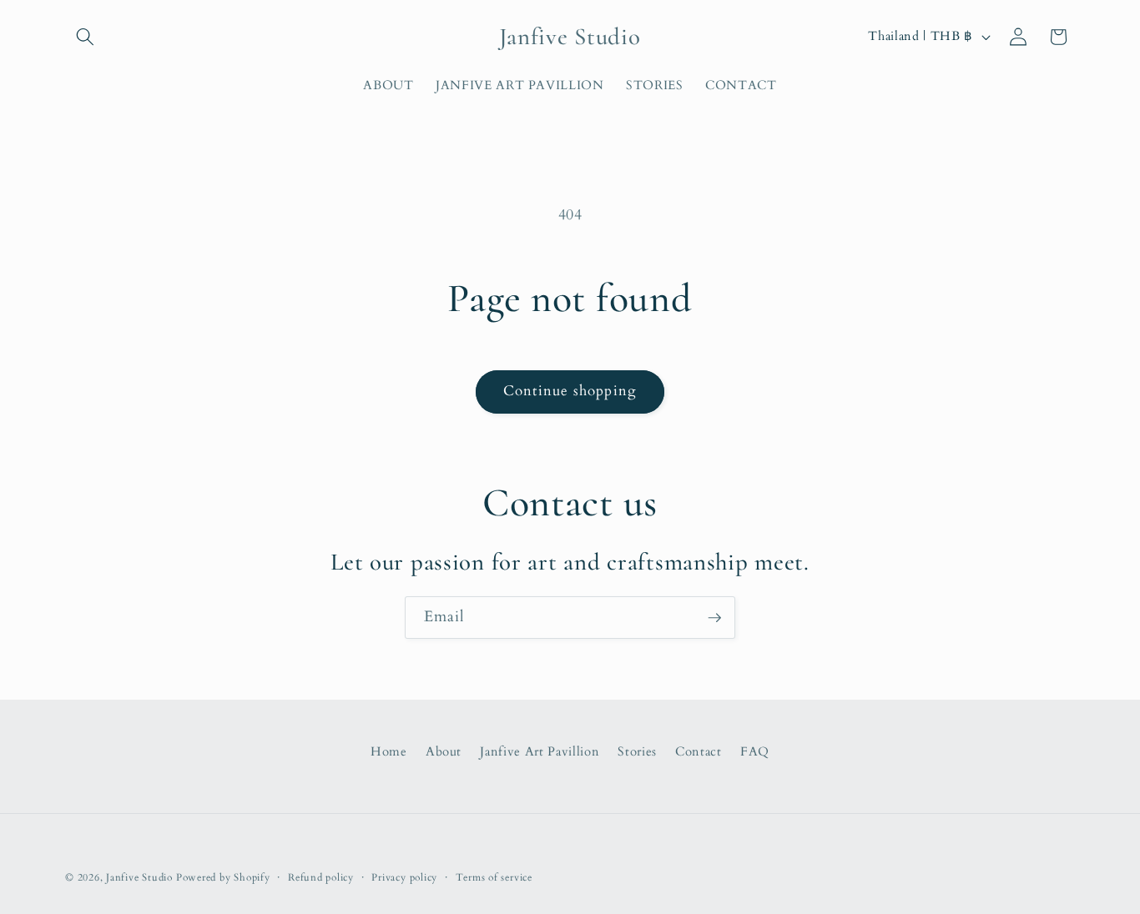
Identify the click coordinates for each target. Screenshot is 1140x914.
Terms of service (494, 877)
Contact (698, 751)
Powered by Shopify (223, 877)
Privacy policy (404, 877)
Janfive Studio (139, 877)
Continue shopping (570, 391)
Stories (637, 751)
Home (389, 751)
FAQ (754, 751)
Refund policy (321, 877)
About (444, 751)
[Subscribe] (714, 618)
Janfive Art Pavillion (539, 751)
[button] (85, 37)
